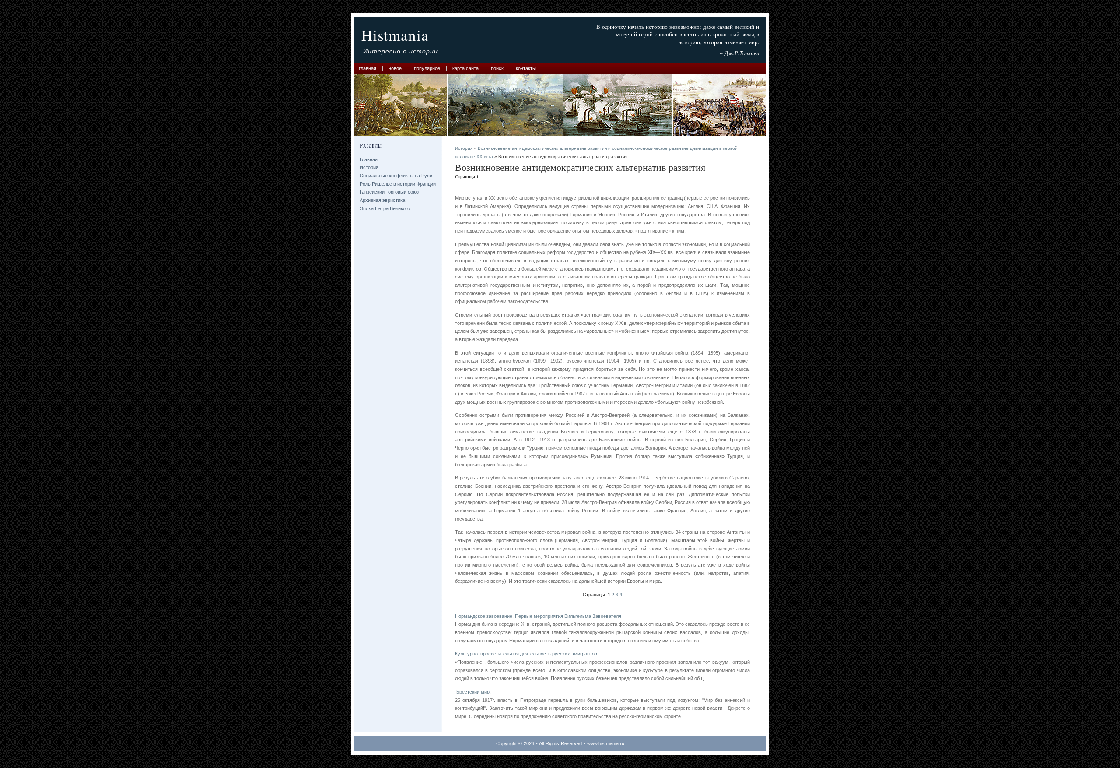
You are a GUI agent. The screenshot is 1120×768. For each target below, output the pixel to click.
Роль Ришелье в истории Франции (398, 184)
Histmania (395, 35)
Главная (367, 68)
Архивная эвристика (382, 200)
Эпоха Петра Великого (385, 208)
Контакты (526, 68)
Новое (395, 68)
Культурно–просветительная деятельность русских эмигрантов (526, 653)
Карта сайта (465, 68)
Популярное (427, 68)
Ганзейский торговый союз (389, 191)
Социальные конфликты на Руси (396, 175)
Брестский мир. (473, 691)
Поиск (497, 68)
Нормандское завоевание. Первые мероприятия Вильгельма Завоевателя (538, 616)
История (369, 167)
